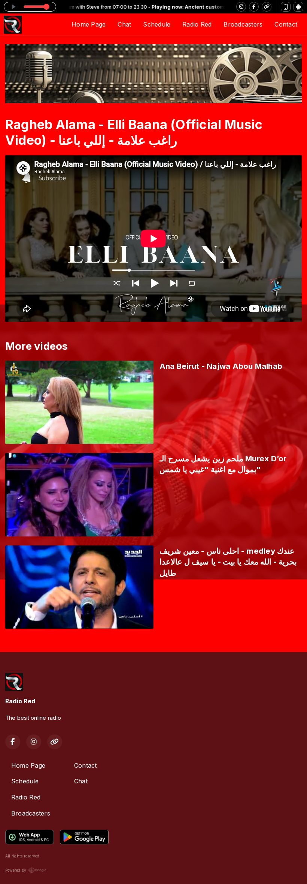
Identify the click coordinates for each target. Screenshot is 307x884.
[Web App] (286, 7)
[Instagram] (241, 7)
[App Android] (298, 7)
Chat (124, 24)
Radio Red (197, 24)
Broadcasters (243, 24)
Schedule (156, 24)
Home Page (89, 24)
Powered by (15, 870)
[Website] (266, 7)
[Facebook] (254, 7)
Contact (285, 24)
